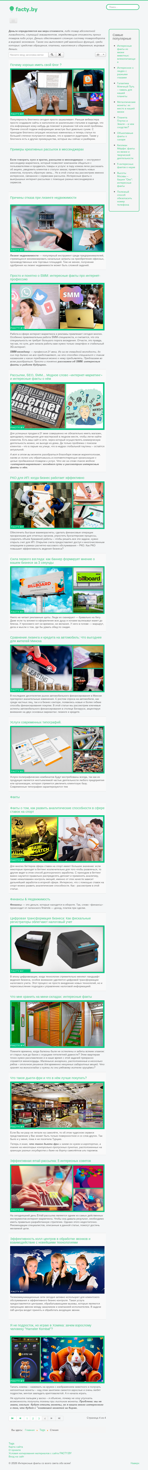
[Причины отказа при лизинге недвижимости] (57, 228)
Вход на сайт (16, 1456)
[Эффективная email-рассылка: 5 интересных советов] (57, 1188)
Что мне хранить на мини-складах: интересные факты (51, 996)
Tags (11, 1443)
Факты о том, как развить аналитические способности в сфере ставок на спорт (57, 809)
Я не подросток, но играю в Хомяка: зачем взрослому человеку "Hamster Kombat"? (50, 1327)
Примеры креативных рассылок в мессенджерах (47, 149)
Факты (15, 796)
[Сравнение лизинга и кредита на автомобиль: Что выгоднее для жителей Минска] (57, 668)
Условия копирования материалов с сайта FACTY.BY (40, 1453)
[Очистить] (60, 54)
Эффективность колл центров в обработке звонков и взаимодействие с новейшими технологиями (50, 1240)
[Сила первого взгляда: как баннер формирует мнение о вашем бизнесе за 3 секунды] (57, 589)
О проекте (15, 1449)
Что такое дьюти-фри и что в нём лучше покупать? (48, 1077)
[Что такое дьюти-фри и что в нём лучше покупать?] (57, 1105)
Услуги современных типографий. (35, 722)
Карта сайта (16, 1446)
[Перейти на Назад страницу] (20, 1418)
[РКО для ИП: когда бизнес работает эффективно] (57, 504)
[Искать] (52, 54)
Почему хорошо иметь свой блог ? (36, 64)
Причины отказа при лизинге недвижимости (43, 197)
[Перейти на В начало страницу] (13, 1418)
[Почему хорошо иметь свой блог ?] (57, 92)
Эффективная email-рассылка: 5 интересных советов (50, 1160)
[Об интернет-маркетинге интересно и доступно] (57, 406)
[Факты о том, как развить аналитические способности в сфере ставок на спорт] (57, 838)
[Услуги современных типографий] (57, 749)
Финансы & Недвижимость (30, 899)
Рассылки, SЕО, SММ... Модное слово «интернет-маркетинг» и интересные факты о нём (56, 376)
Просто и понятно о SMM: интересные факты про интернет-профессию (55, 277)
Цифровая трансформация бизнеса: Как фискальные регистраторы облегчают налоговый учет (50, 920)
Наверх (135, 1463)
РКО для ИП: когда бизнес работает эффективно (47, 477)
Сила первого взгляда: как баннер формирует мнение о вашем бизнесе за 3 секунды (52, 560)
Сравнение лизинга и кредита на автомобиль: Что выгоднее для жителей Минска (56, 639)
